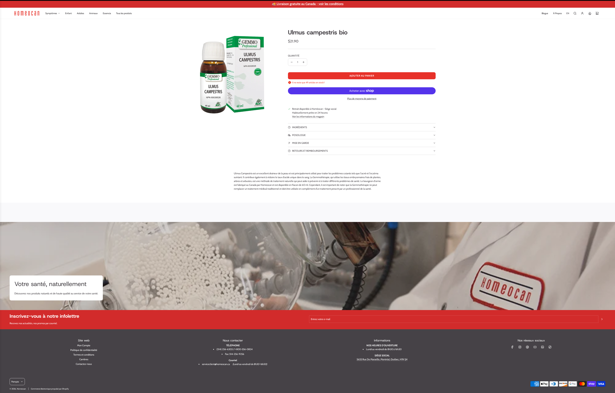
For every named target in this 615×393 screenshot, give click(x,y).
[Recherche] (574, 13)
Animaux (93, 13)
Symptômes (51, 13)
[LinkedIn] (542, 347)
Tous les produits (124, 13)
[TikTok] (550, 347)
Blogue (545, 13)
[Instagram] (519, 347)
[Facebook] (512, 347)
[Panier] (597, 13)
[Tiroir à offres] (589, 13)
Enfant (68, 13)
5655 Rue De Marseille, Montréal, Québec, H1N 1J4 (382, 359)
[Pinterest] (527, 347)
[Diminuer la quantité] (291, 62)
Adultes (80, 13)
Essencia (107, 13)
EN (567, 13)
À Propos (557, 13)
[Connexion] (582, 13)
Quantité (293, 55)
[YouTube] (534, 347)
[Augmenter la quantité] (303, 62)
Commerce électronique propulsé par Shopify (50, 389)
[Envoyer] (601, 319)
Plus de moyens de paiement (361, 98)
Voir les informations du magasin (308, 116)
